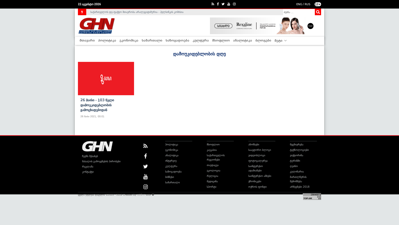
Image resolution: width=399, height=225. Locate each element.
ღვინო (294, 166)
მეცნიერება (296, 144)
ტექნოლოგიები (299, 149)
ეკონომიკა (128, 40)
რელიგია (212, 176)
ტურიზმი (295, 160)
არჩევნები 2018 (299, 186)
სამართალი (152, 40)
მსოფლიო (221, 40)
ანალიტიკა (242, 40)
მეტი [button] (279, 41)
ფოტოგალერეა (258, 160)
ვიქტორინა (296, 155)
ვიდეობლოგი (256, 155)
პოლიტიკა (107, 40)
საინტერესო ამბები (259, 176)
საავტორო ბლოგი (259, 149)
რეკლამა (87, 166)
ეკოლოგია (213, 170)
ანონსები (253, 144)
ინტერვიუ (171, 160)
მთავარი (87, 40)
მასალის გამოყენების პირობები (101, 161)
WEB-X (141, 194)
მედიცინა (212, 181)
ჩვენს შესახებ (90, 156)
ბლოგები (263, 40)
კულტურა (201, 40)
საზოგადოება (177, 40)
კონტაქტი (88, 171)
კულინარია (297, 171)
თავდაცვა (213, 165)
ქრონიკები (254, 181)
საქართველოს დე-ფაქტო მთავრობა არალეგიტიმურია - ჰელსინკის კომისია (136, 10)
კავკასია (212, 149)
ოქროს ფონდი (257, 186)
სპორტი (211, 186)
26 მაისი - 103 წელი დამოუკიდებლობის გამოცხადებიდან (97, 105)
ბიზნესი (169, 177)
